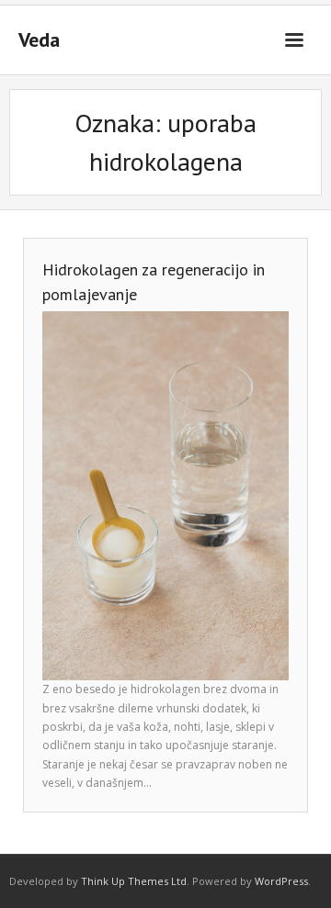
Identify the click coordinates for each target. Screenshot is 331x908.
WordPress (281, 881)
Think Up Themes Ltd (134, 881)
